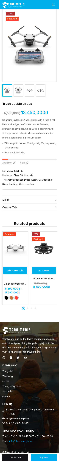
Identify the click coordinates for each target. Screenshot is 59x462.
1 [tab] (23, 308)
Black (6, 298)
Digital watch (30, 179)
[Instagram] (3, 357)
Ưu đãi (5, 381)
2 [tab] (27, 308)
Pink (16, 298)
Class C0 (18, 175)
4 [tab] (35, 308)
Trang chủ (7, 371)
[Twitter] (18, 357)
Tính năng (7, 376)
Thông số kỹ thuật (11, 386)
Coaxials (28, 175)
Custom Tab (9, 207)
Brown (11, 298)
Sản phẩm (7, 391)
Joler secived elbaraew (15, 283)
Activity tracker (15, 179)
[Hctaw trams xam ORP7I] (44, 248)
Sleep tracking (9, 184)
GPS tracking (45, 179)
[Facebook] (11, 357)
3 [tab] (31, 308)
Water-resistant (26, 184)
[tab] (29, 200)
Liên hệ (6, 396)
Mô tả (5, 199)
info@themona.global (20, 441)
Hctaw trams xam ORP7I (44, 278)
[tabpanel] (15, 268)
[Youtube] (25, 357)
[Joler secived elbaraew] (15, 248)
